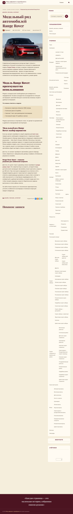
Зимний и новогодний (61, 169)
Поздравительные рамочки (63, 362)
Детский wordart (60, 58)
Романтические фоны (59, 423)
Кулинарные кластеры (61, 108)
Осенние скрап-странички (63, 357)
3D (56, 141)
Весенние (58, 99)
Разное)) (51, 234)
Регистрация (52, 33)
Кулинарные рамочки (62, 341)
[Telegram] (39, 199)
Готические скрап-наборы (61, 250)
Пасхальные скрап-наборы (61, 291)
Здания (57, 166)
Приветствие (64, 230)
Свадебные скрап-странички (63, 375)
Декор (57, 157)
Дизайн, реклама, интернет (11, 12)
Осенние (58, 124)
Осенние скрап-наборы (61, 288)
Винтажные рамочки (62, 328)
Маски (65, 80)
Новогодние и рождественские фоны (59, 411)
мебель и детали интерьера (59, 179)
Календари (57, 276)
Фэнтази (51, 430)
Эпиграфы (52, 433)
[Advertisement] (36, 479)
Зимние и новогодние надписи (61, 62)
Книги (56, 172)
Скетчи (66, 83)
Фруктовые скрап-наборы (61, 317)
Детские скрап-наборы (57, 259)
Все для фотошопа (54, 80)
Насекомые (58, 184)
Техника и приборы (60, 207)
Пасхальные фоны (58, 415)
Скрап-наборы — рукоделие (59, 310)
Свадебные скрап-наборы (61, 302)
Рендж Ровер (11, 67)
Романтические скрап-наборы (60, 298)
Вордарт (51, 62)
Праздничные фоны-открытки (59, 419)
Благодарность (65, 221)
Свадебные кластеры (61, 131)
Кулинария (58, 176)
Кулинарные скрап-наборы (61, 279)
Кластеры (51, 118)
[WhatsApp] (41, 199)
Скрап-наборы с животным (62, 314)
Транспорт (58, 210)
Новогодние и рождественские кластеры (60, 119)
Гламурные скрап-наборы (61, 247)
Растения (57, 194)
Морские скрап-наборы (61, 285)
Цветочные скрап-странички (63, 380)
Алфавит (57, 144)
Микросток (52, 217)
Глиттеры (66, 77)
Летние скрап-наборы (60, 282)
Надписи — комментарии (52, 225)
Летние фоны (57, 404)
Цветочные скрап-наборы (61, 323)
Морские (58, 114)
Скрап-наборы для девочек (65, 256)
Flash (50, 44)
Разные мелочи (59, 190)
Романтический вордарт (62, 73)
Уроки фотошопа (53, 384)
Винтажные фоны (58, 392)
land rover (35, 134)
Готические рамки (63, 332)
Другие (57, 268)
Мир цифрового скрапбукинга (16, 2)
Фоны (50, 407)
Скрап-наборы (51, 281)
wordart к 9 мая (59, 52)
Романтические (60, 127)
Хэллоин (57, 320)
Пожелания (64, 227)
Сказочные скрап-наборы (61, 306)
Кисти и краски (58, 398)
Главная (61, 2)
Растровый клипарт (54, 237)
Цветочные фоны (58, 426)
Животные (58, 163)
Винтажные (59, 102)
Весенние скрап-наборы (61, 241)
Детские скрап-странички (63, 336)
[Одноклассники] (37, 199)
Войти (51, 31)
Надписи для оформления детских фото (61, 68)
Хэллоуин (57, 213)
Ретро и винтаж (59, 197)
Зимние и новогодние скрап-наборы (60, 272)
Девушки (57, 154)
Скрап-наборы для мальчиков (65, 262)
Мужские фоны (58, 407)
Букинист (7, 30)
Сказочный (58, 204)
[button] (22, 47)
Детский (57, 160)
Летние (58, 111)
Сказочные (59, 134)
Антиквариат (58, 147)
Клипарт (51, 177)
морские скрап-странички (63, 346)
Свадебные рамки (63, 371)
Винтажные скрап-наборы (61, 244)
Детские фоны (57, 395)
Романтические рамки (63, 367)
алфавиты (58, 55)
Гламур (57, 151)
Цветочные (59, 137)
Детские (58, 105)
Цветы (67, 194)
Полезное (66, 88)
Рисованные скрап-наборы (61, 294)
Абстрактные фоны (59, 389)
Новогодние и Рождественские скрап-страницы (63, 352)
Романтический (59, 200)
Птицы (57, 187)
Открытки (63, 224)
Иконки (51, 95)
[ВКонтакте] (35, 199)
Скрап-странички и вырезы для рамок (52, 354)
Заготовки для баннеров (55, 92)
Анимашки (52, 48)
